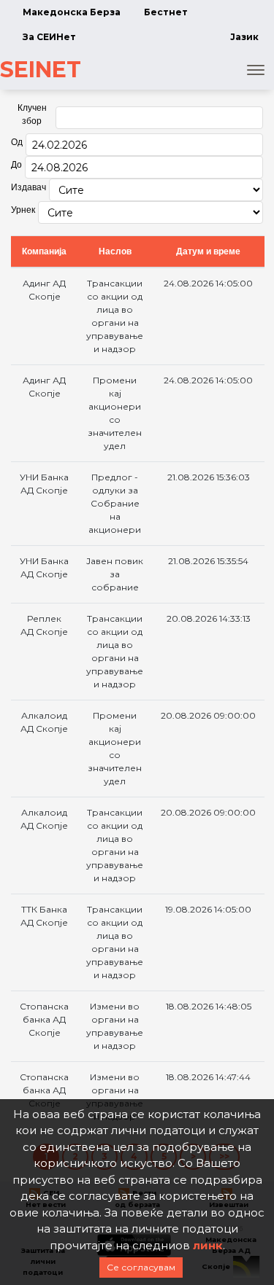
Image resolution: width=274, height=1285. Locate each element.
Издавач (28, 187)
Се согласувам (141, 1267)
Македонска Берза (72, 12)
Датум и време (208, 251)
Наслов (115, 251)
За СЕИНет (49, 36)
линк (208, 1245)
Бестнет (166, 12)
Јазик (244, 36)
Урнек (23, 210)
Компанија (44, 251)
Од (17, 142)
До (16, 165)
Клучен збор (32, 114)
